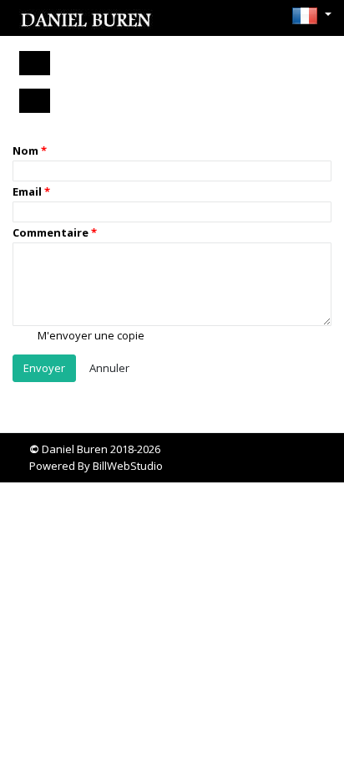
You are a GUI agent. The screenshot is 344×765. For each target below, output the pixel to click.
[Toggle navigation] (34, 63)
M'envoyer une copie (89, 335)
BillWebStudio (128, 465)
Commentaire (51, 232)
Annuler (109, 367)
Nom (25, 150)
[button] (307, 16)
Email (27, 191)
